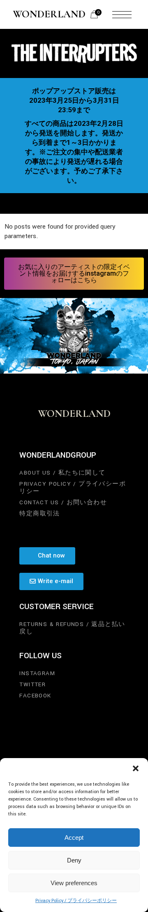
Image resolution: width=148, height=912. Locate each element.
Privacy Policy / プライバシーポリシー (76, 901)
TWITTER (32, 684)
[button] (136, 768)
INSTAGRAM (37, 673)
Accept (74, 837)
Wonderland (49, 14)
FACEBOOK (35, 695)
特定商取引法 (39, 513)
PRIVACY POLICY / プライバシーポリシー (72, 487)
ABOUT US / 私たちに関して (62, 473)
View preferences (74, 882)
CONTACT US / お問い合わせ (63, 502)
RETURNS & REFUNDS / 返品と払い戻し (72, 628)
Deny (74, 860)
